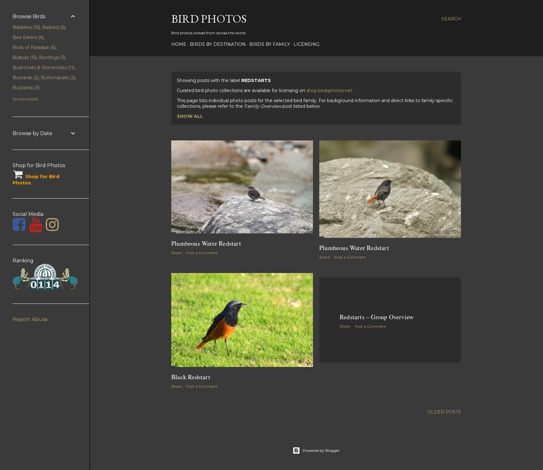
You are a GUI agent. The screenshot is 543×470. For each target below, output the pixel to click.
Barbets (53, 27)
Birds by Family (269, 44)
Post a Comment (202, 252)
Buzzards (25, 87)
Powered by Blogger (321, 450)
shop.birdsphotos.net (330, 90)
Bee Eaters (27, 37)
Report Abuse (30, 319)
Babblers (26, 27)
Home (178, 44)
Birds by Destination (218, 44)
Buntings (51, 57)
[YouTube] (35, 228)
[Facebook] (19, 228)
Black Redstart (190, 377)
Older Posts (444, 412)
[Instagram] (52, 228)
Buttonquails (57, 77)
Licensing (306, 44)
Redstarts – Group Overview (377, 317)
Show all (190, 116)
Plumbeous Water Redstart (206, 243)
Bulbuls (24, 57)
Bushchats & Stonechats (43, 67)
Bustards (25, 77)
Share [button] (176, 252)
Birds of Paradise (33, 47)
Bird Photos (209, 18)
